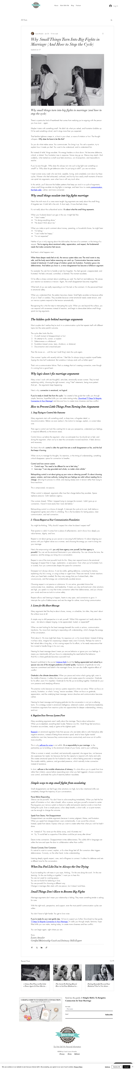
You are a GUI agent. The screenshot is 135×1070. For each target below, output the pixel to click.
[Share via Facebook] (32, 947)
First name (67, 1006)
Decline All (116, 1067)
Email (66, 1014)
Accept (126, 1067)
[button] (111, 20)
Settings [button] (107, 1067)
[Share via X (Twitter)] (37, 947)
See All (112, 961)
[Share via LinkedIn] (41, 947)
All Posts (24, 20)
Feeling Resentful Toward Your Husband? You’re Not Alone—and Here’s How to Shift (99, 985)
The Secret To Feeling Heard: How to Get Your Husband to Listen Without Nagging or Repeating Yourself (66, 985)
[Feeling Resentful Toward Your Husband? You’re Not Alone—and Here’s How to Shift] (99, 972)
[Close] (132, 1066)
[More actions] (103, 33)
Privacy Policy (78, 1067)
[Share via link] (46, 947)
